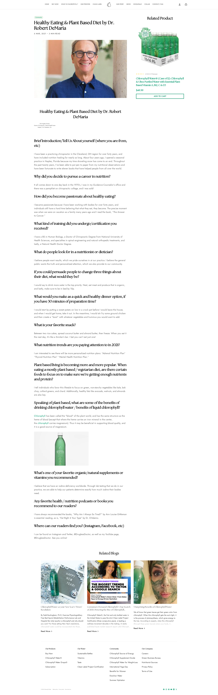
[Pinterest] (169, 689)
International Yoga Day (119, 666)
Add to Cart (160, 96)
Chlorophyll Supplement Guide (122, 658)
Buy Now (49, 653)
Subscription (50, 666)
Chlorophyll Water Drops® (56, 662)
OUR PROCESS (85, 4)
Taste (79, 662)
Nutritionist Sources (150, 662)
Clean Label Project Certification (91, 666)
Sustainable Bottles (85, 653)
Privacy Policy (147, 666)
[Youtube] (171, 689)
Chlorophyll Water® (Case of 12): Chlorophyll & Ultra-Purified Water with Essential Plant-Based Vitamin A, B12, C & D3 (160, 82)
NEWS (128, 4)
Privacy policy (61, 689)
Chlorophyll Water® (53, 658)
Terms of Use (147, 671)
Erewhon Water (116, 675)
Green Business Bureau (151, 658)
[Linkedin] (174, 689)
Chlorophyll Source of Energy (122, 653)
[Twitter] (176, 689)
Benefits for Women (118, 671)
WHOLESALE (137, 4)
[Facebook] (164, 689)
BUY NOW (55, 4)
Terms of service (68, 689)
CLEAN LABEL (97, 4)
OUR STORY (120, 4)
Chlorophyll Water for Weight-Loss (124, 662)
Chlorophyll (39, 416)
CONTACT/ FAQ (157, 4)
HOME (47, 4)
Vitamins (81, 658)
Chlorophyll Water (47, 689)
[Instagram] (166, 689)
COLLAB (147, 4)
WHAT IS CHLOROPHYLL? (69, 4)
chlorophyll (43, 423)
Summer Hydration (117, 680)
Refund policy (55, 689)
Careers (145, 653)
